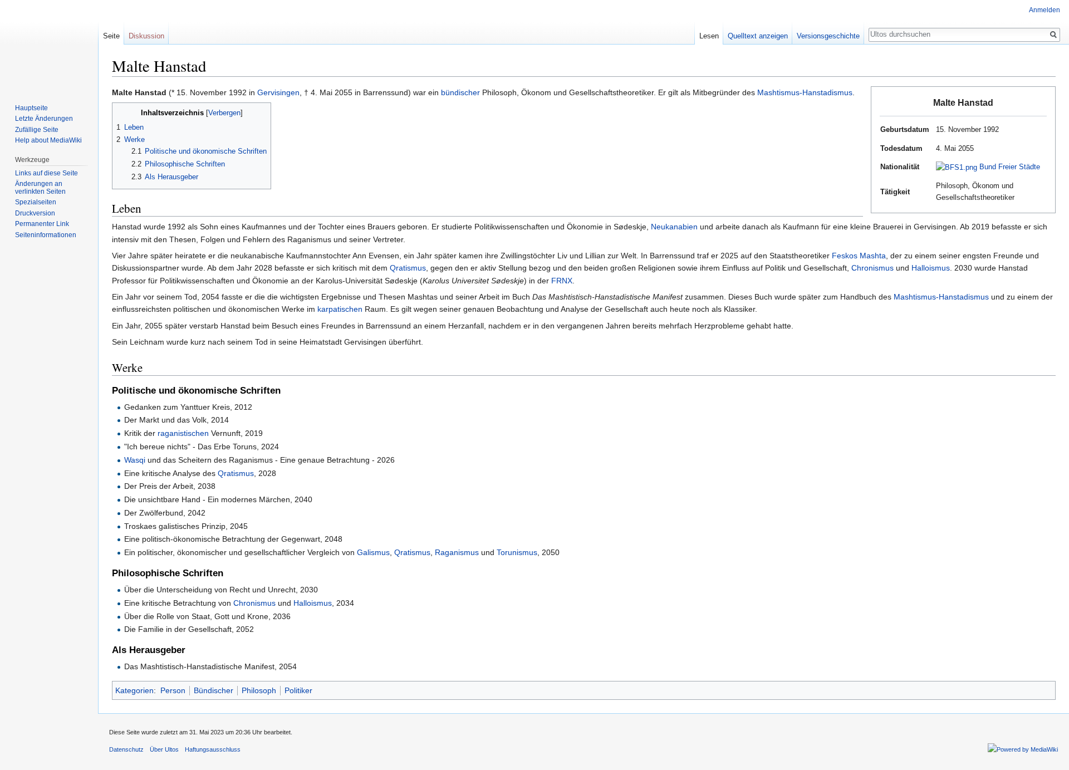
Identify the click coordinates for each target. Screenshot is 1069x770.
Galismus (373, 552)
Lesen (709, 36)
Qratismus (408, 267)
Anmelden (1044, 10)
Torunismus (517, 552)
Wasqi (134, 459)
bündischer (460, 92)
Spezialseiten (35, 202)
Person (172, 690)
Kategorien (134, 690)
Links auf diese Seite (46, 173)
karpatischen (339, 309)
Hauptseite (31, 108)
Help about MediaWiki (48, 140)
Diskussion (146, 36)
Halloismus (930, 267)
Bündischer (213, 690)
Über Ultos (164, 749)
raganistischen (183, 433)
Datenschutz (126, 749)
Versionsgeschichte (828, 36)
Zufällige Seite (36, 130)
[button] (122, 112)
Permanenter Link (42, 224)
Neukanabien (674, 226)
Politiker (298, 690)
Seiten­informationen (45, 235)
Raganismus (457, 552)
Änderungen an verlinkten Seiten (40, 187)
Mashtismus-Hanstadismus (804, 92)
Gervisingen (278, 92)
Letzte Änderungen (44, 118)
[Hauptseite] (49, 44)
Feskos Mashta (859, 255)
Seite (111, 36)
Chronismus (872, 267)
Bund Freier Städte (1009, 167)
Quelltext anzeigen (758, 36)
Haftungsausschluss (213, 749)
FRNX (561, 280)
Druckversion (35, 213)
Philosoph (259, 690)
